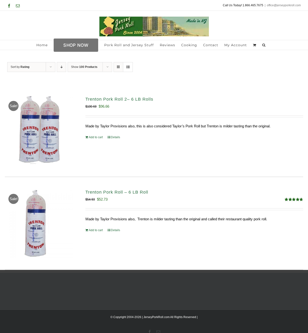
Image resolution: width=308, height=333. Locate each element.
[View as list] (128, 67)
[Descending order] (61, 67)
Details (115, 137)
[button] (264, 45)
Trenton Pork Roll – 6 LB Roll (116, 192)
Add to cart (96, 137)
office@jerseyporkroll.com (284, 5)
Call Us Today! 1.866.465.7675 (243, 5)
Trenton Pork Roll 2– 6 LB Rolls (119, 99)
